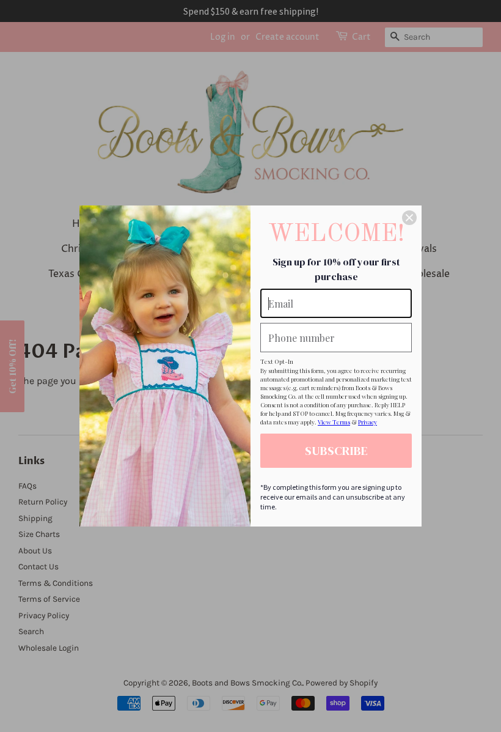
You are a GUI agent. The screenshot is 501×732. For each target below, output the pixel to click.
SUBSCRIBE (336, 450)
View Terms (334, 422)
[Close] (409, 217)
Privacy (367, 422)
